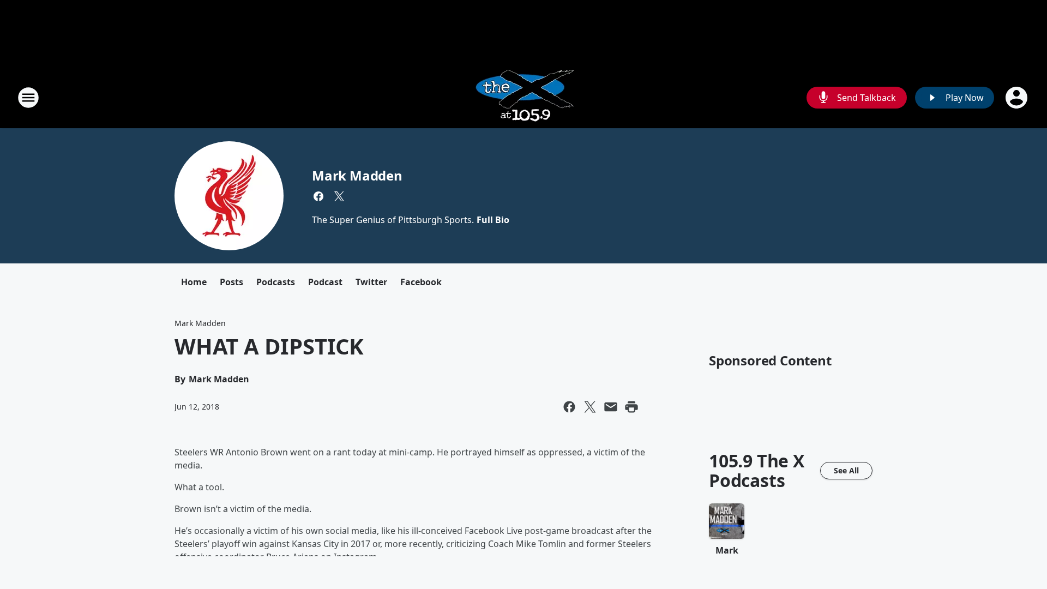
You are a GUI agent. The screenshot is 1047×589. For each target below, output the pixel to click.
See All (846, 470)
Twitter (371, 282)
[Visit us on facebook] (318, 196)
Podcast (325, 282)
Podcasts (275, 282)
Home (194, 282)
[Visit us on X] (339, 196)
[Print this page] (631, 406)
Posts (231, 282)
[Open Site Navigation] (28, 98)
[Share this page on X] (590, 406)
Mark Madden (357, 175)
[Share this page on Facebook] (569, 406)
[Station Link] (524, 97)
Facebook (421, 282)
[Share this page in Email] (610, 406)
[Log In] (1018, 98)
